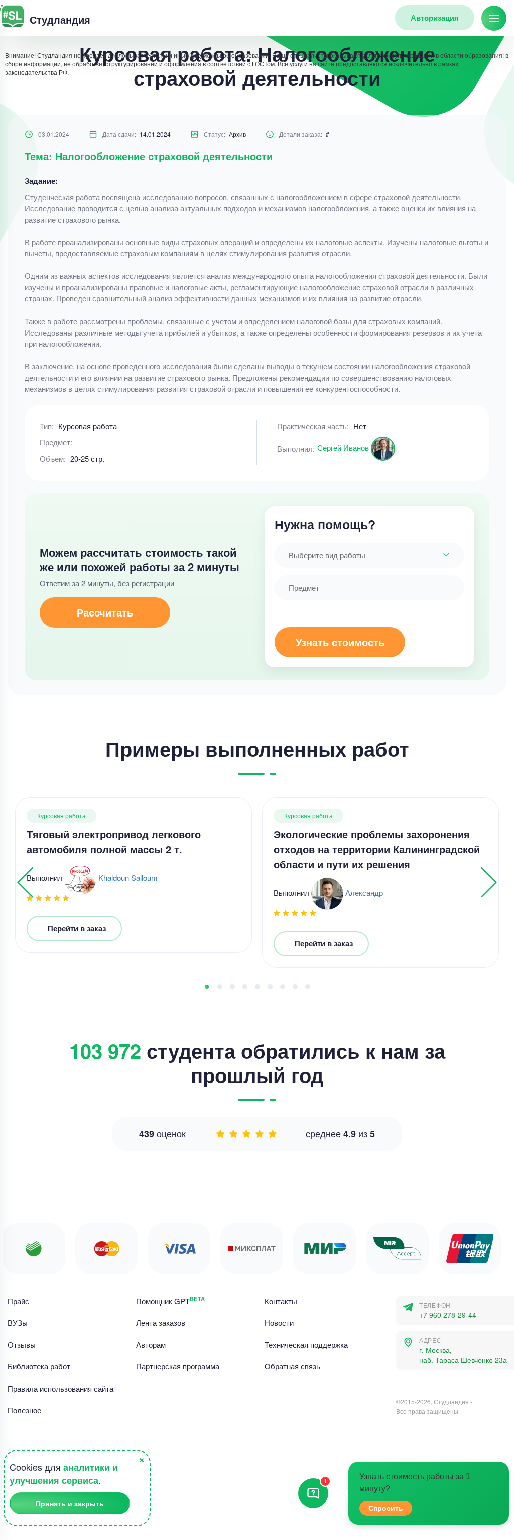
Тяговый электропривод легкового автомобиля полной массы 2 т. (114, 841)
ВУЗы (18, 1322)
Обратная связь (292, 1366)
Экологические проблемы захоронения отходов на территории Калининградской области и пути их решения (377, 849)
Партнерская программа (177, 1366)
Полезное (24, 1410)
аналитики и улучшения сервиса (64, 1474)
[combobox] (369, 555)
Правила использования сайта (60, 1388)
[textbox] (369, 555)
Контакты (281, 1301)
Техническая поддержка (306, 1344)
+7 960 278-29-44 (447, 1315)
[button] (206, 986)
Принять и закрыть (70, 1503)
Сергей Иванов (343, 447)
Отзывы (22, 1344)
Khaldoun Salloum (128, 877)
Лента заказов (160, 1322)
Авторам (151, 1344)
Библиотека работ (39, 1366)
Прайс (18, 1301)
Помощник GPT (170, 1301)
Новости (279, 1322)
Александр (364, 892)
